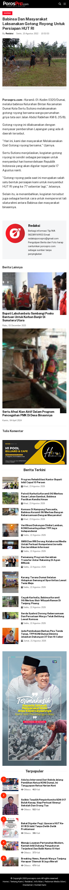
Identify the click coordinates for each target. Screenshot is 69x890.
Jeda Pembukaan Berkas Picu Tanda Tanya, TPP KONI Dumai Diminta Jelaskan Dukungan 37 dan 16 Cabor (42, 634)
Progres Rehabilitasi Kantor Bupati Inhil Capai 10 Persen (41, 481)
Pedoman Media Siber (55, 881)
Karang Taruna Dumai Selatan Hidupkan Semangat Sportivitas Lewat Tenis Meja (43, 580)
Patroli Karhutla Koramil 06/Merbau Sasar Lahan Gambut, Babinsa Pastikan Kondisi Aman (42, 496)
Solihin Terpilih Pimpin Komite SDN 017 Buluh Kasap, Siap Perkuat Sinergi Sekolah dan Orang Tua (43, 802)
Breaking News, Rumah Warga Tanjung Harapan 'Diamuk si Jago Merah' (43, 860)
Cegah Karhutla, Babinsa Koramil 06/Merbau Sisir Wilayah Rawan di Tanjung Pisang (41, 600)
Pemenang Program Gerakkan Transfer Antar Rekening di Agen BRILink (40, 560)
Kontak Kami (40, 885)
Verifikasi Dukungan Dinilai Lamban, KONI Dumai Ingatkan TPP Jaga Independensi (42, 528)
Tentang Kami (16, 881)
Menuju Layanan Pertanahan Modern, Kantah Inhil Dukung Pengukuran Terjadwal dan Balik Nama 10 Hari (42, 845)
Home (5, 881)
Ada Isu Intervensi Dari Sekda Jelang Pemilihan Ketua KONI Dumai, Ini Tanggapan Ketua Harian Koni (42, 782)
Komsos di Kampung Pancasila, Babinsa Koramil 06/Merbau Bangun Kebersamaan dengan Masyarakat (42, 512)
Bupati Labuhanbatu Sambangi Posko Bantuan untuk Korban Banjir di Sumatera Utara (28, 317)
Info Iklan (38, 881)
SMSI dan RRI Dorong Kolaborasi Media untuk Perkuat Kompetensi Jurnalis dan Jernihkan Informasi (43, 544)
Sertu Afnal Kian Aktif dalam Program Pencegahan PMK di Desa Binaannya (28, 413)
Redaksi (9, 33)
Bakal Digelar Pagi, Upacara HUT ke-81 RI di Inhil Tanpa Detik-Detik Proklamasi (42, 826)
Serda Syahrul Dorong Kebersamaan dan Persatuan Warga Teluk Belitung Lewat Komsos (42, 616)
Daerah (7, 13)
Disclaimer (28, 885)
